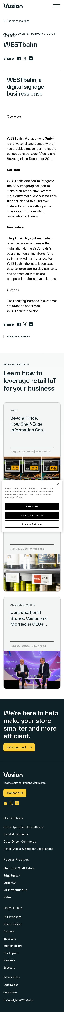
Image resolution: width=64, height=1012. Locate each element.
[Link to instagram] (5, 803)
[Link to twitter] (25, 58)
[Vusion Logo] (13, 5)
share (8, 58)
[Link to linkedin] (31, 58)
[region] (32, 506)
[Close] (57, 484)
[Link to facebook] (19, 58)
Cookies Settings (32, 524)
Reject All (32, 506)
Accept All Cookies (32, 515)
